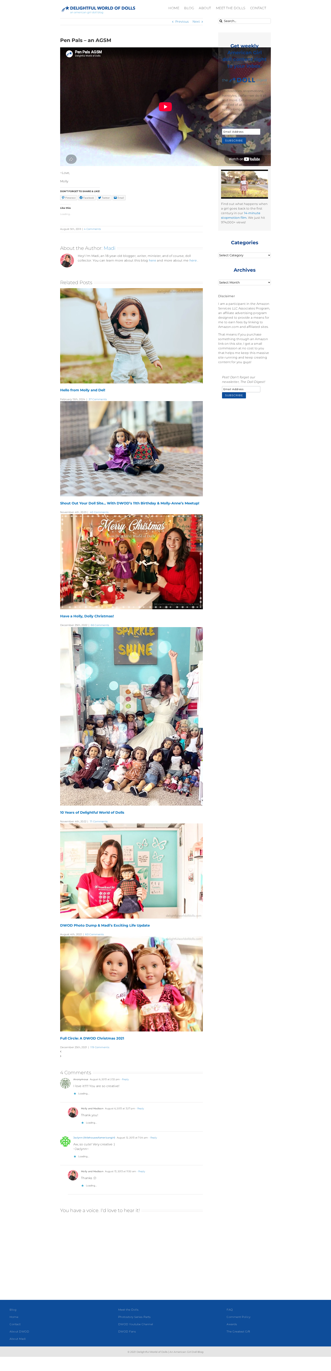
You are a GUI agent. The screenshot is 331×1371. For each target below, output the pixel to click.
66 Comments (100, 625)
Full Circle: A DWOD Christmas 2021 (92, 1038)
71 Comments (98, 821)
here (152, 260)
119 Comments (99, 1047)
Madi (109, 248)
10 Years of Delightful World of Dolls (92, 812)
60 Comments (94, 934)
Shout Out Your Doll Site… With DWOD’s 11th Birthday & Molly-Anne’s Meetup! (129, 503)
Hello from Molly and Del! (82, 390)
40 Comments (99, 512)
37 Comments (98, 399)
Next (196, 21)
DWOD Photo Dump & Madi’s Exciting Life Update (105, 925)
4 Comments (92, 228)
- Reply (124, 1079)
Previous (182, 21)
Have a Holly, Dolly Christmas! (87, 616)
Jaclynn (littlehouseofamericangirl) (94, 1137)
